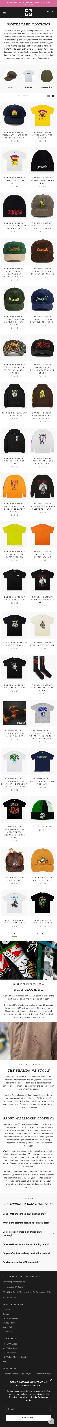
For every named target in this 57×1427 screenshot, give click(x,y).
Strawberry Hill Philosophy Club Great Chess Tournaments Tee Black (14, 832)
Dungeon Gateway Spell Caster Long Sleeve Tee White (42, 461)
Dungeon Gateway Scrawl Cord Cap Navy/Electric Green (42, 319)
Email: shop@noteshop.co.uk (15, 1282)
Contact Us (7, 1331)
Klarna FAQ (7, 1327)
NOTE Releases (9, 1352)
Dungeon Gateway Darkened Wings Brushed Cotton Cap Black (42, 369)
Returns (6, 1314)
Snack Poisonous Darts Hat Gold (42, 879)
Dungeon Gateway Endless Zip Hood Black (14, 461)
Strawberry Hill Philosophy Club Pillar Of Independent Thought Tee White (14, 783)
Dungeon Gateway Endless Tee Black (15, 598)
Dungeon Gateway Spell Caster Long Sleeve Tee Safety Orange (15, 508)
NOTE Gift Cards (10, 1344)
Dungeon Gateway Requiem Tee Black (14, 686)
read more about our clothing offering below (30, 58)
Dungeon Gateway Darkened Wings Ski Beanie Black (14, 226)
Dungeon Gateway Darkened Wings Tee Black (42, 600)
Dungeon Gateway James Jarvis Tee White (14, 180)
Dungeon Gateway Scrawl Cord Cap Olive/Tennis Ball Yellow (14, 321)
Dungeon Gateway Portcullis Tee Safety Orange (42, 554)
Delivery (6, 1309)
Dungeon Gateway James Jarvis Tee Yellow (42, 135)
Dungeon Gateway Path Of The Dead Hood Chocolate (42, 415)
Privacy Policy (9, 1323)
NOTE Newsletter (10, 1348)
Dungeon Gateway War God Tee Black (15, 643)
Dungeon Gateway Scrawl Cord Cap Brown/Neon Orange (42, 271)
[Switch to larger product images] (48, 96)
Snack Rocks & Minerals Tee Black (42, 921)
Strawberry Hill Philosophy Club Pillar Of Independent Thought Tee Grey (42, 734)
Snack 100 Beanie (42, 827)
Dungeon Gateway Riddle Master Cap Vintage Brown (42, 226)
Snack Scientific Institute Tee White (14, 921)
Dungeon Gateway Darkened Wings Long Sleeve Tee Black (42, 506)
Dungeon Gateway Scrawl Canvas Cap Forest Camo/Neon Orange (14, 369)
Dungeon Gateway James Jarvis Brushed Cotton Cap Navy (15, 135)
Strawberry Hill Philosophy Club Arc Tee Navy (42, 781)
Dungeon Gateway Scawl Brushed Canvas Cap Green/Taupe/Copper (14, 273)
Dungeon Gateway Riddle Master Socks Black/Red (42, 688)
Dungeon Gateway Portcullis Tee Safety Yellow (14, 554)
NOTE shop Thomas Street (14, 1357)
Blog (4, 1361)
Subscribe (28, 1418)
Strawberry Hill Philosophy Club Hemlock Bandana (14, 733)
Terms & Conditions (11, 1318)
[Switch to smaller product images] (53, 96)
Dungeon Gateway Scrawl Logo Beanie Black (42, 180)
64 (37, 934)
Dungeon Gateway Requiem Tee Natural (42, 643)
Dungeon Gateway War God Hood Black (15, 414)
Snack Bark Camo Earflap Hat (15, 879)
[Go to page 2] (42, 934)
